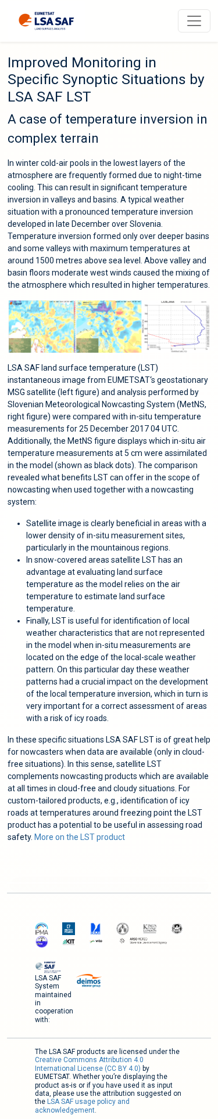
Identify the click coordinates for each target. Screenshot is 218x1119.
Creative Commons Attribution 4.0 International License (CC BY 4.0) (89, 1064)
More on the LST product (79, 837)
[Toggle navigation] (194, 20)
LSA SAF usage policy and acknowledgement (82, 1106)
